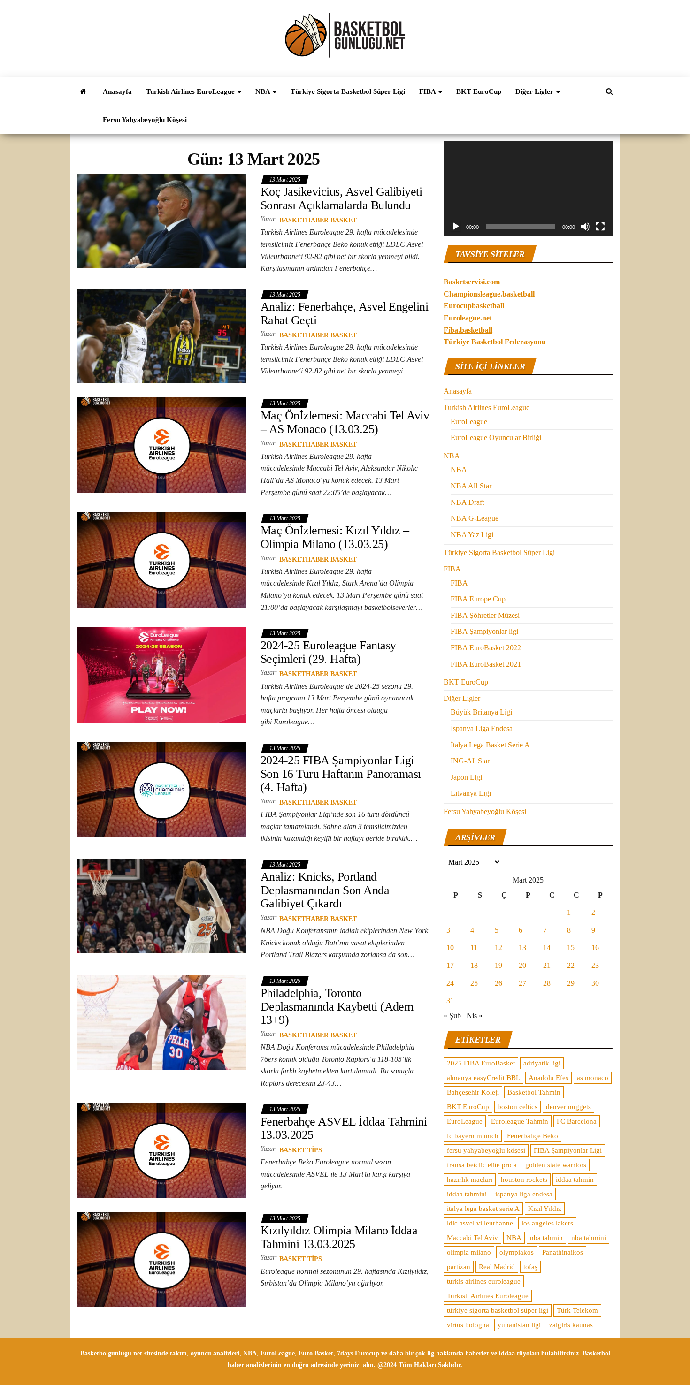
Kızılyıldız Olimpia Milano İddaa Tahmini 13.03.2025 (339, 1237)
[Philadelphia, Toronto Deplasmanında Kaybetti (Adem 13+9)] (161, 1021)
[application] (528, 188)
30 (595, 983)
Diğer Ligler (535, 91)
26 (498, 983)
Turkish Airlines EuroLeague (191, 91)
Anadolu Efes (548, 1077)
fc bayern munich (472, 1136)
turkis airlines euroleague (484, 1281)
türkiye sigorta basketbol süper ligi (497, 1310)
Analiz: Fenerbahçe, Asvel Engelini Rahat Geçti (344, 313)
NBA (263, 91)
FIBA (428, 91)
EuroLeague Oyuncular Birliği (496, 437)
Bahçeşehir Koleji (473, 1092)
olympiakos (516, 1252)
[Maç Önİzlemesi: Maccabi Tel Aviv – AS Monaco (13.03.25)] (161, 444)
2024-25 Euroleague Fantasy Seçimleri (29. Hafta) (328, 652)
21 (547, 965)
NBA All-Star (471, 486)
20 (522, 965)
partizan (458, 1267)
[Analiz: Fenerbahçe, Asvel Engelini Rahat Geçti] (161, 335)
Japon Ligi (466, 777)
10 (450, 947)
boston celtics (517, 1107)
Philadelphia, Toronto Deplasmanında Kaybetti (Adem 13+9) (337, 1006)
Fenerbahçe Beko (532, 1136)
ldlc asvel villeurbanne (480, 1223)
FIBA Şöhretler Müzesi (485, 615)
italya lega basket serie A (483, 1208)
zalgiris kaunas (571, 1325)
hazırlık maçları (469, 1179)
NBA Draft (467, 502)
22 (571, 965)
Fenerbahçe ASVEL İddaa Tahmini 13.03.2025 (344, 1128)
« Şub (452, 1016)
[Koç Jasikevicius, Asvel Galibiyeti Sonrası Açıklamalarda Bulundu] (161, 220)
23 (595, 965)
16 (595, 947)
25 (474, 983)
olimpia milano (469, 1252)
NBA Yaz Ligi (472, 535)
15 (571, 947)
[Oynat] (455, 226)
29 (571, 983)
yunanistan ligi (519, 1325)
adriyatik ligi (541, 1063)
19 (498, 965)
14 (547, 947)
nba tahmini (588, 1237)
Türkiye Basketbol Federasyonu (495, 342)
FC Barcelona (577, 1121)
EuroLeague (469, 422)
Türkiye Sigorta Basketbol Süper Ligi (348, 91)
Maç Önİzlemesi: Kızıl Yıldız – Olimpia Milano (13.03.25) (335, 537)
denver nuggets (568, 1107)
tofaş (530, 1267)
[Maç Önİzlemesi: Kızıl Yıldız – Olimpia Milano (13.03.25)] (161, 559)
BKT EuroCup (478, 91)
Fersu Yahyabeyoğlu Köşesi (145, 119)
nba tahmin (546, 1237)
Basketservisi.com (472, 282)
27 (522, 983)
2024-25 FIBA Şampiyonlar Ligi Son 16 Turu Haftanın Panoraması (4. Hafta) (341, 773)
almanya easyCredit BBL (483, 1077)
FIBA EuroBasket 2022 (486, 648)
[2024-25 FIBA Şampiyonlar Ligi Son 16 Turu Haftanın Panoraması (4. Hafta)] (161, 789)
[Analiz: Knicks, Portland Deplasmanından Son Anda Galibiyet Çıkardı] (161, 905)
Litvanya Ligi (471, 793)
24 (450, 983)
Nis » (475, 1016)
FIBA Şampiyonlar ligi (484, 631)
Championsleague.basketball (489, 294)
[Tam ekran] (600, 226)
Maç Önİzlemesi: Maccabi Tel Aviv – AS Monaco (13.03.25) (345, 422)
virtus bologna (468, 1325)
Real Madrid (497, 1267)
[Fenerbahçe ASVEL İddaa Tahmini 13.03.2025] (161, 1150)
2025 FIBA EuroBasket (481, 1063)
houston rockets (524, 1179)
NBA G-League (474, 518)
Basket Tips (300, 1150)
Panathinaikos (562, 1252)
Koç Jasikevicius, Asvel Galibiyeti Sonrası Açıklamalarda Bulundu (341, 198)
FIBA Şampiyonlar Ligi (568, 1150)
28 (547, 983)
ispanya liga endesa (523, 1194)
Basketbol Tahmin (533, 1092)
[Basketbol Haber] (83, 91)
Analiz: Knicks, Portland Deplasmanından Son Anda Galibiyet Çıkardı (325, 890)
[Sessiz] (585, 226)
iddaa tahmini (467, 1194)
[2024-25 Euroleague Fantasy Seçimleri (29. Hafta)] (161, 674)
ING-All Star (470, 761)
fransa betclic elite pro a (482, 1165)
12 (498, 947)
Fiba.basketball (468, 330)
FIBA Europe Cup (478, 599)
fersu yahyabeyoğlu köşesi (486, 1150)
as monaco (592, 1077)
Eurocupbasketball (474, 306)
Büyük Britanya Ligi (481, 712)
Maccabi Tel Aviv (472, 1237)
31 (450, 1001)
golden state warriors (555, 1165)
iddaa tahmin (575, 1179)
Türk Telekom (577, 1310)
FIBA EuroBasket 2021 (486, 664)
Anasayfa (117, 91)
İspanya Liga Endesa (482, 728)
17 (450, 965)
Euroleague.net (468, 318)
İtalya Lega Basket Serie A (490, 745)
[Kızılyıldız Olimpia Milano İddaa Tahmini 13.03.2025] (161, 1259)
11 (473, 947)
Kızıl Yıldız (544, 1208)
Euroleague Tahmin (519, 1121)
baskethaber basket (318, 220)
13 (522, 947)
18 (474, 965)
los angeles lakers (547, 1223)
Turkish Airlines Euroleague (488, 1296)
